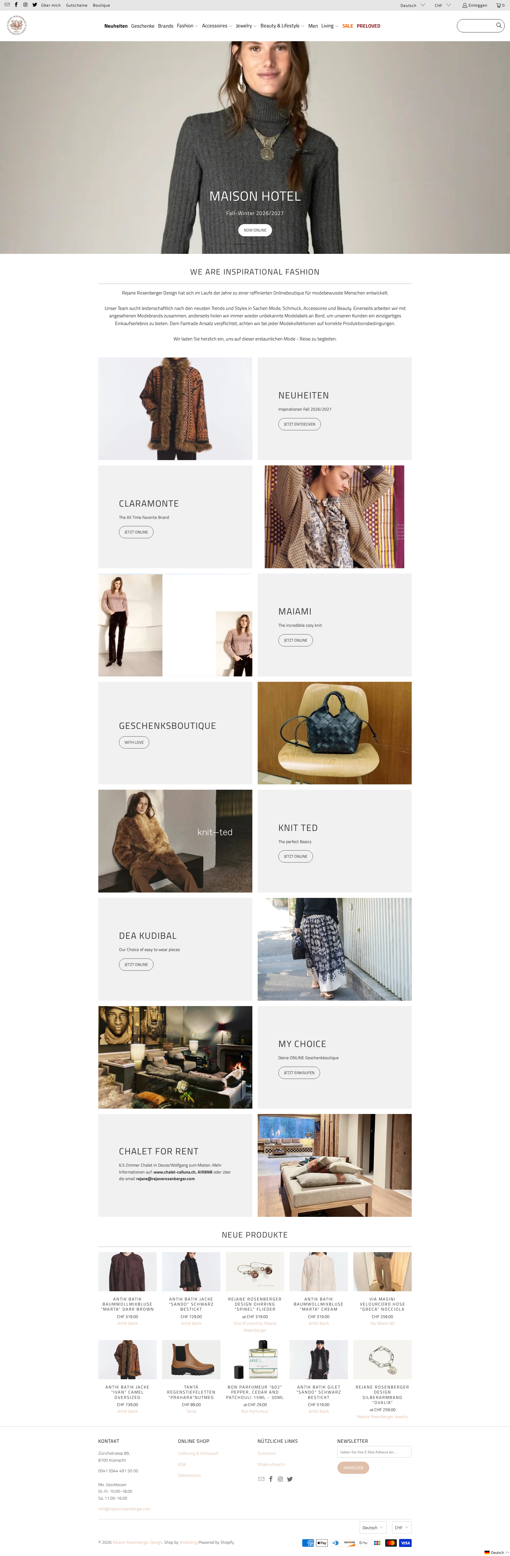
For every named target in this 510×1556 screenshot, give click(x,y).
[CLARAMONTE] (335, 516)
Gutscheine (77, 5)
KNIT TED (298, 827)
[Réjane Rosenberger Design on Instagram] (25, 5)
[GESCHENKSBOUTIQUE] (335, 733)
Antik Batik (127, 1323)
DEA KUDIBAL (148, 935)
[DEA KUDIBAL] (335, 949)
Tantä (191, 1411)
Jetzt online (136, 532)
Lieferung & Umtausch (198, 1453)
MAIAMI (295, 611)
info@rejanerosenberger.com (124, 1508)
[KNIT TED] (175, 841)
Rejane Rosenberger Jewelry (382, 1416)
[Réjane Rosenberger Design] (16, 26)
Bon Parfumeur (255, 1411)
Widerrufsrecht (271, 1464)
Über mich (51, 5)
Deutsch (409, 5)
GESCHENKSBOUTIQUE (167, 725)
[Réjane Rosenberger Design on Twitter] (34, 5)
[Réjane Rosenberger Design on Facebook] (16, 5)
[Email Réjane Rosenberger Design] (7, 5)
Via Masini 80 (382, 1323)
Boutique (101, 5)
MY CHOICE (302, 1043)
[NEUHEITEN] (175, 409)
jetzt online (136, 964)
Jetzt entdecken (299, 424)
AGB (182, 1464)
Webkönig (188, 1542)
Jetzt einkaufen (299, 1073)
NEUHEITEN (303, 395)
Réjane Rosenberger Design (137, 1542)
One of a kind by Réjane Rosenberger (255, 1326)
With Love (134, 742)
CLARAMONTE (149, 503)
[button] (188, 26)
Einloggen (478, 5)
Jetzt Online (295, 856)
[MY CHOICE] (175, 1057)
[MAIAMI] (175, 625)
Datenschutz (189, 1475)
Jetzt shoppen (255, 230)
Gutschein (267, 1453)
